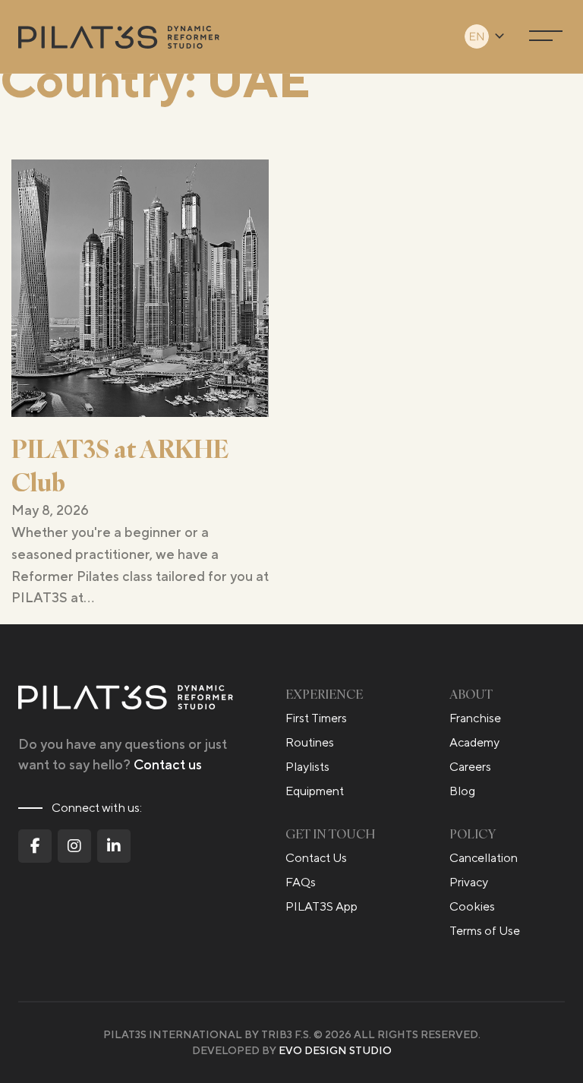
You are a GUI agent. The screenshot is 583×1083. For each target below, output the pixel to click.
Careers (470, 766)
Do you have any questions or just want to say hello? (122, 754)
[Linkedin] (114, 846)
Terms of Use (484, 931)
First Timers (316, 718)
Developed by (292, 1050)
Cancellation (483, 858)
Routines (309, 742)
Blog (462, 791)
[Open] (546, 36)
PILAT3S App (321, 906)
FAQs (300, 882)
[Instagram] (74, 846)
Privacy (468, 882)
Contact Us (316, 858)
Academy (474, 742)
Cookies (472, 906)
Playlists (307, 766)
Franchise (475, 718)
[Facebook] (35, 846)
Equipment (314, 791)
